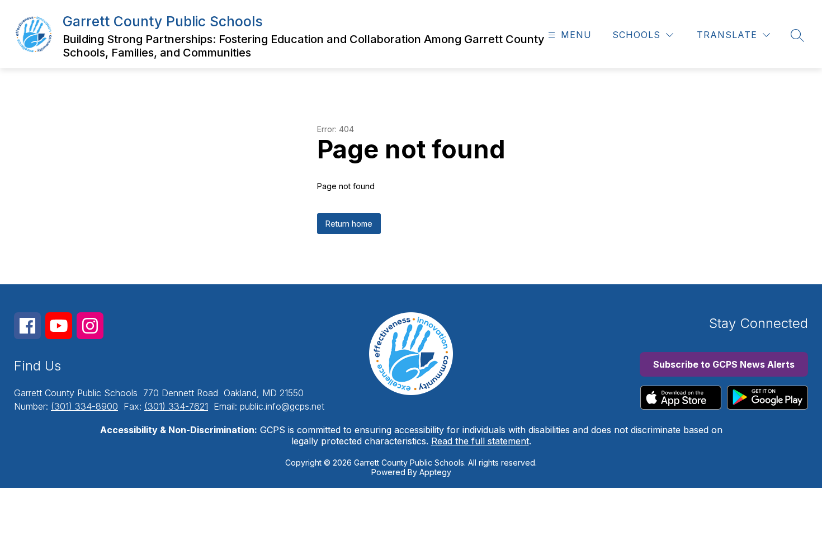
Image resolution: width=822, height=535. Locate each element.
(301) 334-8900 (84, 406)
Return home (348, 223)
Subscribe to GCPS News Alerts (724, 364)
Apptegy (435, 472)
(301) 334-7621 (176, 406)
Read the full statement (480, 441)
